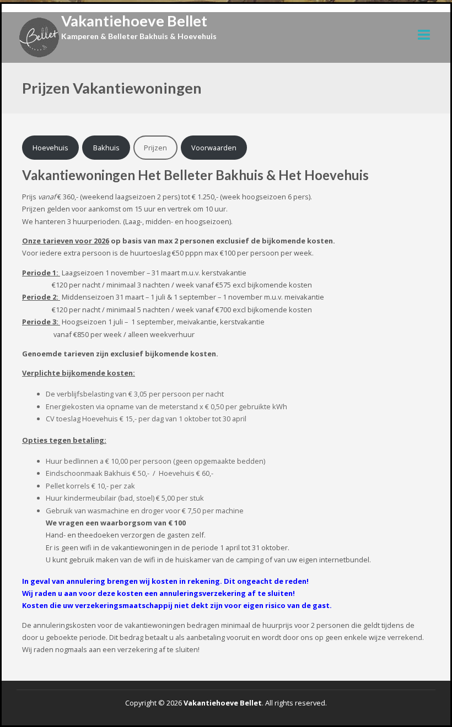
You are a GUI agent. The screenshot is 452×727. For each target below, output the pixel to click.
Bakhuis (106, 148)
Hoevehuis (50, 148)
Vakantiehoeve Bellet (134, 21)
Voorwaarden (213, 148)
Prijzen (155, 148)
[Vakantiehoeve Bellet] (39, 37)
